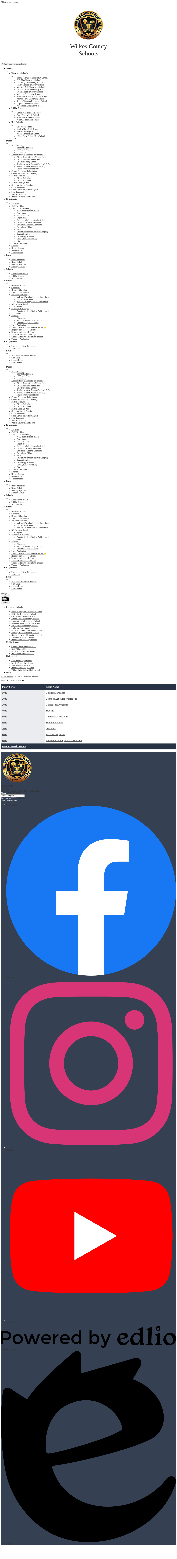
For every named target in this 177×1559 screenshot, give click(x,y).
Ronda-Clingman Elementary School (32, 101)
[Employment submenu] (7, 344)
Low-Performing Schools (27, 162)
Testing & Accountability (27, 239)
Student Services (23, 234)
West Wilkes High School (27, 131)
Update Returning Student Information (27, 337)
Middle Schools (17, 276)
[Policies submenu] (19, 316)
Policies (14, 316)
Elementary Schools (19, 274)
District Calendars (24, 178)
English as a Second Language (29, 225)
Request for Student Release (22, 332)
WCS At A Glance (24, 150)
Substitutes (15, 348)
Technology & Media (25, 236)
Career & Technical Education (29, 222)
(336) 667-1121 (13, 793)
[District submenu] (7, 143)
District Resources (18, 176)
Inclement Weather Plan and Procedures (33, 297)
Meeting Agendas (18, 264)
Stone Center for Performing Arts (24, 190)
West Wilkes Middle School (28, 120)
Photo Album (16, 362)
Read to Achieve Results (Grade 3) (31, 166)
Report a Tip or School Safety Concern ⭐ (28, 327)
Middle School (23, 215)
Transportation (17, 253)
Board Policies (17, 262)
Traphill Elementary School (28, 103)
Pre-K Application (18, 325)
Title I (19, 241)
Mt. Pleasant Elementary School (30, 92)
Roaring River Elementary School (30, 99)
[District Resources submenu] (28, 176)
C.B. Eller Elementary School (29, 80)
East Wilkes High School (27, 127)
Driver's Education (19, 243)
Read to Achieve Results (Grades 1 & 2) (33, 164)
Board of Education (25, 148)
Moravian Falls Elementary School (31, 87)
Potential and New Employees (23, 346)
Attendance (21, 318)
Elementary (21, 213)
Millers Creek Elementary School (30, 85)
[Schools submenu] (7, 71)
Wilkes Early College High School (31, 136)
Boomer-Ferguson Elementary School (32, 78)
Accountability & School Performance (27, 155)
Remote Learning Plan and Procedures (32, 302)
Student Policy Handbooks (27, 323)
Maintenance (16, 250)
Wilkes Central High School (28, 134)
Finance (14, 246)
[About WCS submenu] (23, 146)
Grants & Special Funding (22, 185)
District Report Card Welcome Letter (32, 157)
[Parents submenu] (7, 283)
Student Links (17, 360)
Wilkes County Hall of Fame (23, 197)
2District (14, 138)
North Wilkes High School (27, 129)
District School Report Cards (28, 159)
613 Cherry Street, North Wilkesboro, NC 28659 (21, 791)
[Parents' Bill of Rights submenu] (31, 309)
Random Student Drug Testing (29, 320)
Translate (20, 798)
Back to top (11, 805)
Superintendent (17, 192)
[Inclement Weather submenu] (28, 295)
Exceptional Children (25, 227)
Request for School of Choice (23, 330)
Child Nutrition (17, 206)
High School (22, 218)
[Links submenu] (7, 353)
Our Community (18, 187)
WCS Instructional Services (28, 211)
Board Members (18, 260)
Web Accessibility (18, 194)
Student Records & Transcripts (23, 334)
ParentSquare (16, 306)
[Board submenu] (7, 484)
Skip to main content (9, 2)
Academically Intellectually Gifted (31, 220)
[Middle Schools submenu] (12, 111)
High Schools (17, 278)
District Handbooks (25, 180)
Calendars (15, 288)
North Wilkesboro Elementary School (32, 96)
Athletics (15, 204)
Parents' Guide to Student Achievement (33, 311)
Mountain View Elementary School (31, 89)
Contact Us (21, 152)
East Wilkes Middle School (28, 115)
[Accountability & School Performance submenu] (44, 155)
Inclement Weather (19, 295)
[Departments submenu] (7, 428)
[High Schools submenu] (12, 125)
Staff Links (15, 358)
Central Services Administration (24, 171)
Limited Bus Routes (25, 299)
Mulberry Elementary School (28, 94)
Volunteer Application (20, 339)
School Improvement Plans (28, 169)
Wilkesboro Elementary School (29, 106)
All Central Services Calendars (24, 355)
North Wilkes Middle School (28, 117)
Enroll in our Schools (20, 292)
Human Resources (18, 248)
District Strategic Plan (20, 183)
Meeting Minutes (18, 267)
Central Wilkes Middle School (29, 113)
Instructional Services (20, 208)
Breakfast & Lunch (19, 285)
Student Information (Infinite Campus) (32, 232)
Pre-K (19, 229)
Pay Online (16, 313)
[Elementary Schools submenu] (12, 76)
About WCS (16, 145)
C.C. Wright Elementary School (30, 82)
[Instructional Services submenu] (30, 435)
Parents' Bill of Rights (20, 309)
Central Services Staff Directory (24, 173)
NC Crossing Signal (19, 304)
